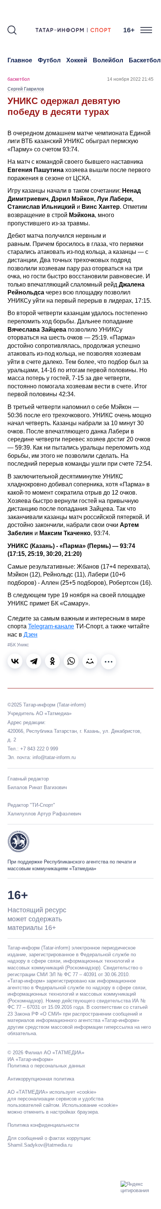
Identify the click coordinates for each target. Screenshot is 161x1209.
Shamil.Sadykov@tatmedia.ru (39, 1145)
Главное (19, 60)
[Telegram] (33, 661)
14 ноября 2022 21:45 (130, 79)
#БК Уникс (18, 645)
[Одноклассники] (52, 661)
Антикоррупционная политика (40, 1079)
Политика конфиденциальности (43, 1125)
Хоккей (76, 60)
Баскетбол (145, 60)
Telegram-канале (51, 626)
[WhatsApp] (71, 661)
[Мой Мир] (89, 661)
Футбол (49, 60)
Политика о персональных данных (46, 1066)
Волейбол (108, 60)
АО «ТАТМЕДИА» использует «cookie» (51, 1092)
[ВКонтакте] (14, 661)
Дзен (30, 634)
